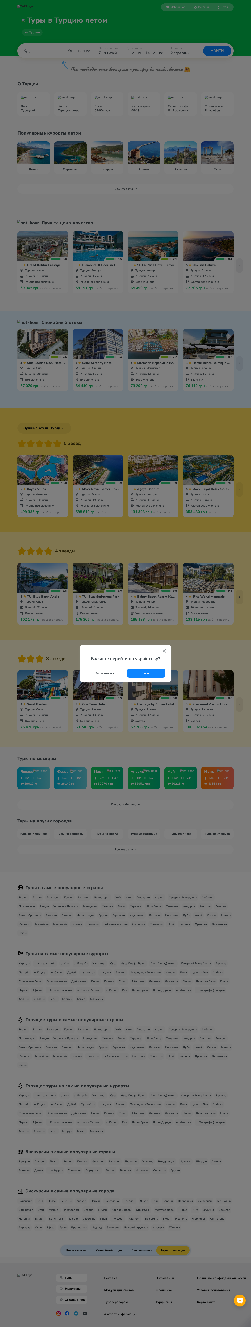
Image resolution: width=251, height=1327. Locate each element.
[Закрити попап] (164, 651)
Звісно (146, 673)
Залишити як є (105, 673)
